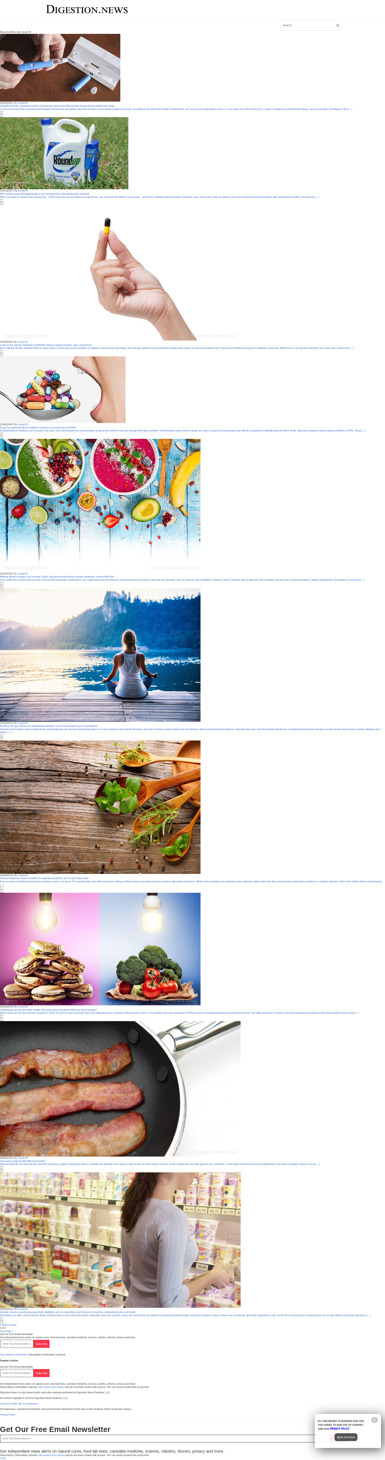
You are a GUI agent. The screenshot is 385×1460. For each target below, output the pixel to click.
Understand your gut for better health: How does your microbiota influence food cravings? (48, 1010)
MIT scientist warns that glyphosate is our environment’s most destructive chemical (44, 193)
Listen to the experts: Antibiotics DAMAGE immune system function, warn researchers (46, 345)
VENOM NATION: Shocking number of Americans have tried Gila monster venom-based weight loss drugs (57, 106)
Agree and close (346, 1437)
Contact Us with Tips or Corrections (19, 1403)
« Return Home (8, 1325)
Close (3, 1458)
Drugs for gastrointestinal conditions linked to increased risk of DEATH (38, 427)
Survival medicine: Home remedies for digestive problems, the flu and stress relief (44, 878)
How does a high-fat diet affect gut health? (23, 1161)
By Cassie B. (21, 103)
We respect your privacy (52, 1387)
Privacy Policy (7, 1414)
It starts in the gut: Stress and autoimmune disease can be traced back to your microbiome (48, 726)
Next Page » (6, 1331)
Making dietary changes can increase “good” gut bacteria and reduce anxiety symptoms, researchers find (57, 576)
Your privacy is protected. (13, 1354)
